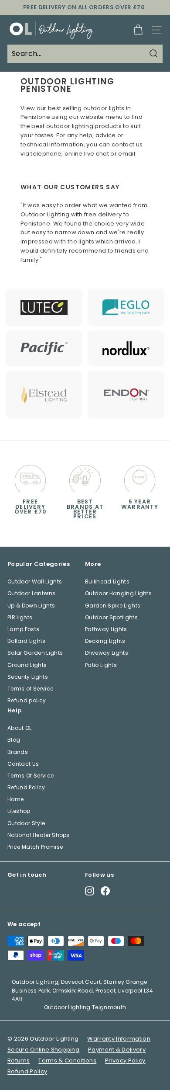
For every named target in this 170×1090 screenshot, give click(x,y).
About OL (19, 728)
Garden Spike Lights (112, 605)
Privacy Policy (125, 1060)
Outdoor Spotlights (111, 617)
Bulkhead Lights (107, 581)
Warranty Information (118, 1038)
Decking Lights (105, 641)
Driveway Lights (106, 652)
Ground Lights (27, 665)
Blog (13, 739)
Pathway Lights (106, 629)
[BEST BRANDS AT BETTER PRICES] (84, 476)
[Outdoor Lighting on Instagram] (89, 891)
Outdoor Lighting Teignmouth (85, 1007)
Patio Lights (101, 665)
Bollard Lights (26, 641)
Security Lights (27, 676)
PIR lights (19, 617)
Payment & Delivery (117, 1049)
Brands (17, 752)
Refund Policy (26, 787)
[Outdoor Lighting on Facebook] (105, 891)
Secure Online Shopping (43, 1049)
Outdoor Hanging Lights (118, 593)
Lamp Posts (23, 629)
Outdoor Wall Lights (34, 581)
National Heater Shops (38, 835)
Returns (18, 1060)
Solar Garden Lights (35, 652)
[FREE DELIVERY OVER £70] (30, 476)
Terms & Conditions (67, 1060)
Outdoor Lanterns (31, 593)
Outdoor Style (26, 823)
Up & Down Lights (31, 605)
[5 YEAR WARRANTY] (139, 476)
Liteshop (19, 811)
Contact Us (23, 763)
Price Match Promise (35, 846)
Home (15, 799)
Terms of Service (30, 688)
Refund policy (26, 700)
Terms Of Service (30, 775)
